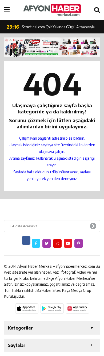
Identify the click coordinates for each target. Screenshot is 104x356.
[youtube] (68, 243)
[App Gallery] (77, 308)
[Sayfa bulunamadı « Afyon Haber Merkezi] (52, 10)
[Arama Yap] (97, 10)
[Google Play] (52, 308)
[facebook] (36, 243)
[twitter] (46, 243)
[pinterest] (78, 243)
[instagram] (57, 243)
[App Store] (26, 308)
